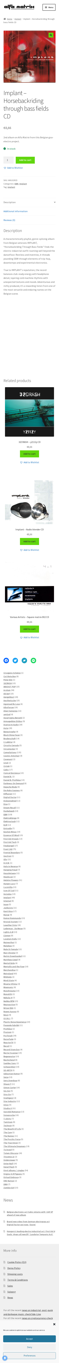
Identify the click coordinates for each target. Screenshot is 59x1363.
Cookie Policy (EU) (16, 1262)
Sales (10, 1285)
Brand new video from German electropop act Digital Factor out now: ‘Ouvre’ (28, 1223)
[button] (54, 1324)
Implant (18, 19)
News (10, 1297)
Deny (29, 1347)
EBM (16, 183)
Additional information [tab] (15, 211)
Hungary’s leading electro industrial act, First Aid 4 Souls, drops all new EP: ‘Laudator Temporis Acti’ (31, 1233)
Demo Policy (13, 1268)
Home (9, 19)
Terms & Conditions (17, 1279)
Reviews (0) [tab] (9, 220)
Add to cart (25, 159)
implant (11, 187)
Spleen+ (11, 1291)
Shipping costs (15, 1274)
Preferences (30, 1355)
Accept (29, 1338)
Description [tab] (9, 202)
